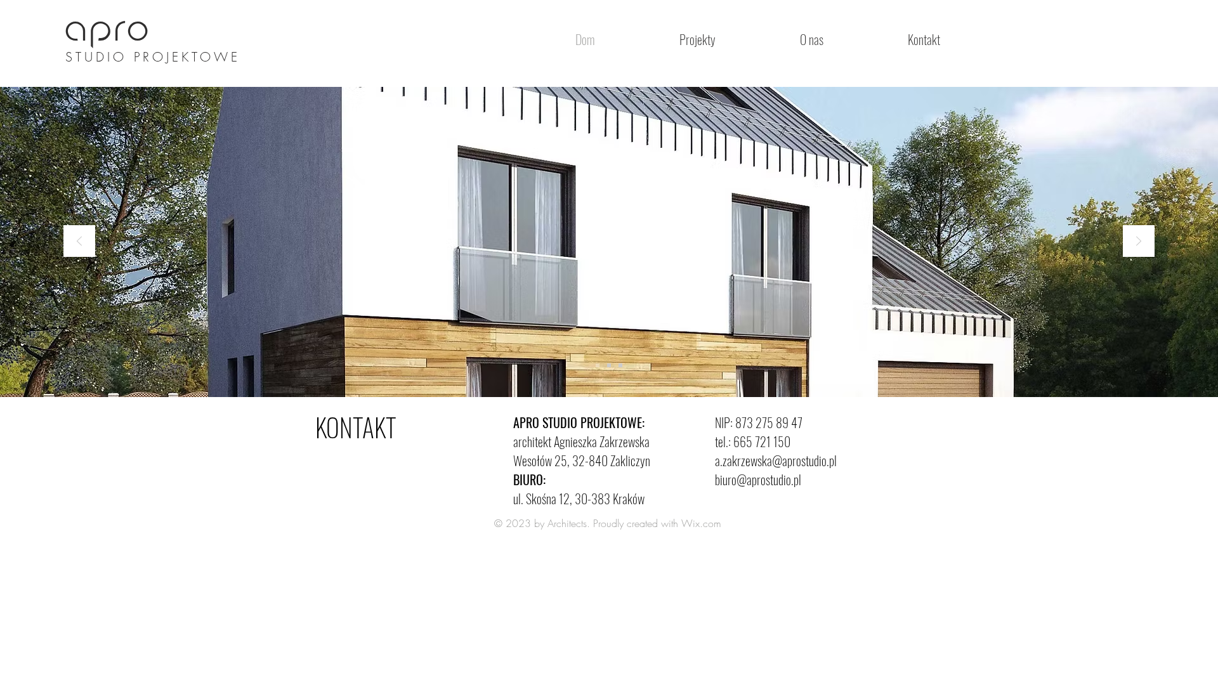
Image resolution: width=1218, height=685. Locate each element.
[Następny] (1139, 242)
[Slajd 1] (597, 365)
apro (108, 30)
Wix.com (701, 523)
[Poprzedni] (79, 242)
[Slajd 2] (609, 365)
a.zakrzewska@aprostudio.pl (776, 460)
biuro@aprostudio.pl (758, 479)
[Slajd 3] (620, 365)
